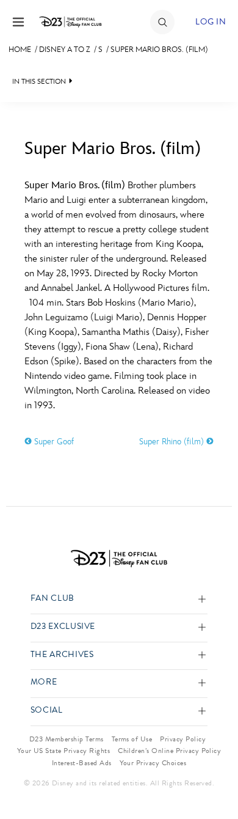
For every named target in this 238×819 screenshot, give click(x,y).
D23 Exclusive (63, 627)
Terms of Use (132, 738)
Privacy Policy (183, 738)
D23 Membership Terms (66, 738)
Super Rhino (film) (172, 441)
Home (20, 49)
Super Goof (53, 441)
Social (47, 710)
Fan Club (52, 598)
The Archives (62, 655)
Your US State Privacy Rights (63, 750)
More (44, 682)
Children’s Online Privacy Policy (169, 750)
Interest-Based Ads (82, 762)
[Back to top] (214, 778)
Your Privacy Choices (153, 762)
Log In (210, 21)
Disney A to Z (64, 49)
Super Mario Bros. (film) (159, 49)
